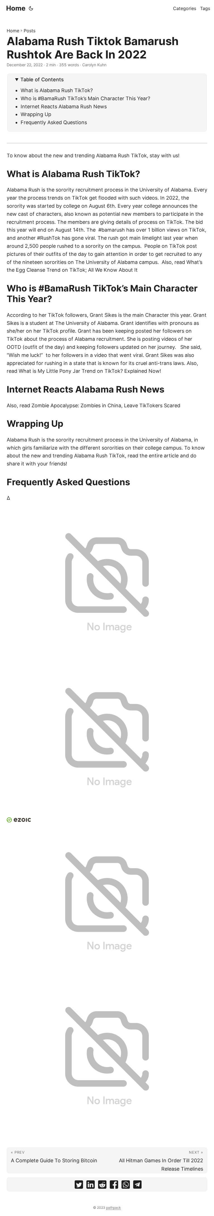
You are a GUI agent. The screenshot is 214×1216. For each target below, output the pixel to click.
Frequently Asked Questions (54, 122)
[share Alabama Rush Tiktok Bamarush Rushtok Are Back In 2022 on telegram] (137, 1185)
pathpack (113, 1207)
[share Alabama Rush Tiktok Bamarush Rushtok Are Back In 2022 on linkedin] (90, 1185)
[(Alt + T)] (31, 8)
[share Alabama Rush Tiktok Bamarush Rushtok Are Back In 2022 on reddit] (102, 1185)
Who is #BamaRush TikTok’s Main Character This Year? (85, 98)
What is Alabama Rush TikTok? (57, 90)
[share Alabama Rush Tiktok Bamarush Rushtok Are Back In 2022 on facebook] (114, 1185)
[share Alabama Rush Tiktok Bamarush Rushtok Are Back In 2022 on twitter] (79, 1185)
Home (15, 8)
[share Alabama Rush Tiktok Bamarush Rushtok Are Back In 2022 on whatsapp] (125, 1185)
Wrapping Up (36, 114)
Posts (29, 30)
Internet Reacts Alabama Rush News (64, 106)
